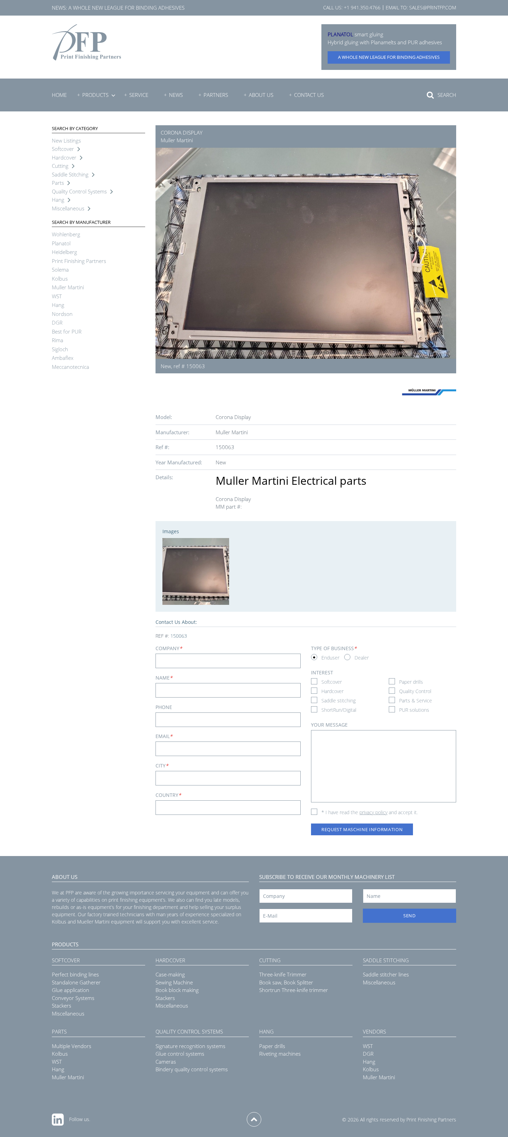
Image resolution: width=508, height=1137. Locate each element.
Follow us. (79, 1119)
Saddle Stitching (70, 174)
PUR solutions (414, 710)
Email (164, 736)
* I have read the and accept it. (369, 812)
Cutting (60, 165)
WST (57, 296)
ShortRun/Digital (338, 710)
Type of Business (334, 648)
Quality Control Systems (79, 191)
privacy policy (373, 812)
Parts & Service (415, 700)
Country (168, 795)
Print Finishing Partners (79, 260)
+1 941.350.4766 (362, 7)
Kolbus (60, 278)
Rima (57, 340)
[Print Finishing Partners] (86, 42)
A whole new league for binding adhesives (126, 7)
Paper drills (411, 682)
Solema (60, 269)
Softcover (63, 148)
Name (164, 677)
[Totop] (254, 1119)
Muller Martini (68, 287)
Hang (58, 199)
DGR (57, 322)
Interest (322, 672)
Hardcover (64, 157)
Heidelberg (64, 251)
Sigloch (60, 349)
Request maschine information (362, 829)
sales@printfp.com (432, 7)
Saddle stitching (338, 700)
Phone (164, 707)
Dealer (362, 657)
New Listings (66, 140)
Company (169, 648)
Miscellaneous (68, 208)
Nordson (62, 313)
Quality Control (415, 691)
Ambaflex (62, 357)
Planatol (61, 243)
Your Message (329, 724)
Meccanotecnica (70, 366)
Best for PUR (67, 331)
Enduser (330, 657)
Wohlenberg (66, 234)
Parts (58, 182)
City (162, 765)
